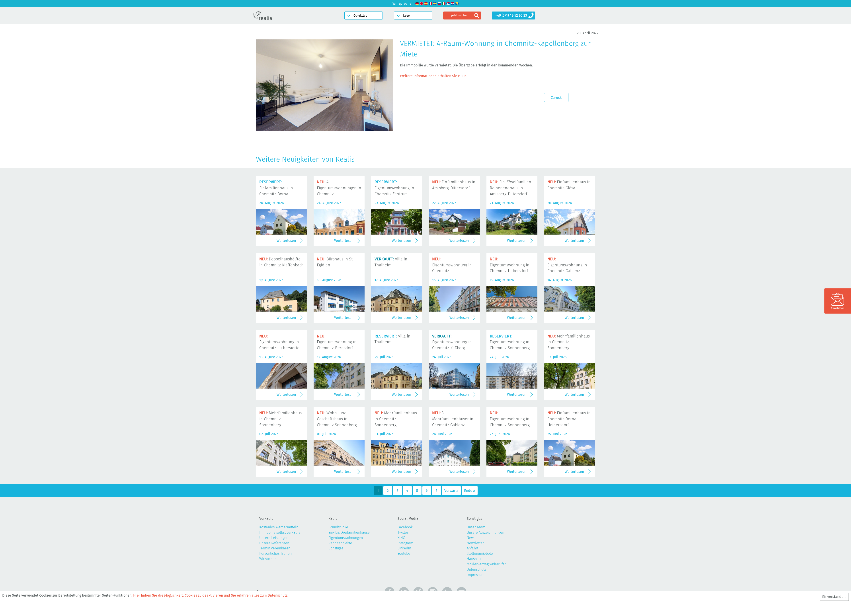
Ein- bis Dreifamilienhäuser (349, 532)
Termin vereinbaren (274, 548)
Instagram (405, 543)
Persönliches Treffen (275, 553)
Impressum (475, 575)
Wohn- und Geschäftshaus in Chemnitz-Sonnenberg (337, 419)
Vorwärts (451, 491)
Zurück (556, 97)
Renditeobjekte (340, 543)
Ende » (469, 491)
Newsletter (475, 543)
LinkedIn (404, 548)
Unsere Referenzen (274, 543)
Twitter (403, 532)
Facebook (405, 527)
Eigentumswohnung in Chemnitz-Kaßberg (452, 342)
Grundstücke (338, 527)
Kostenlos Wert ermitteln (278, 527)
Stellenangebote (480, 553)
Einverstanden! (834, 597)
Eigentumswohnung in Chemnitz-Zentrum (394, 188)
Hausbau (474, 559)
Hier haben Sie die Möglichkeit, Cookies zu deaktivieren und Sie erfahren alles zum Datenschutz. (210, 595)
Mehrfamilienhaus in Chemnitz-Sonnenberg (568, 342)
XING (401, 538)
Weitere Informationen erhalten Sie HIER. (433, 76)
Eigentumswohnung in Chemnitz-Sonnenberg (510, 342)
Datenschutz (476, 569)
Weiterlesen (286, 240)
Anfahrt (472, 548)
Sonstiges (335, 548)
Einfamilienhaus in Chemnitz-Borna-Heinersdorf (569, 419)
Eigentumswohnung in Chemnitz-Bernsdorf (337, 342)
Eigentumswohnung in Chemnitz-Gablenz (567, 265)
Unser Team (476, 527)
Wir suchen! (268, 559)
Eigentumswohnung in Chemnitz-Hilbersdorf (509, 265)
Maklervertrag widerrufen (487, 564)
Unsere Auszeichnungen (485, 532)
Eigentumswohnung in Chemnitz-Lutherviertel (280, 342)
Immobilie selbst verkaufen (281, 532)
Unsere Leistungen (273, 538)
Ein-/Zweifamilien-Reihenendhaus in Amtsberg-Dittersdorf (511, 188)
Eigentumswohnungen (345, 538)
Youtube (404, 553)
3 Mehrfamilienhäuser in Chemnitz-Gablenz (452, 419)
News (471, 538)
